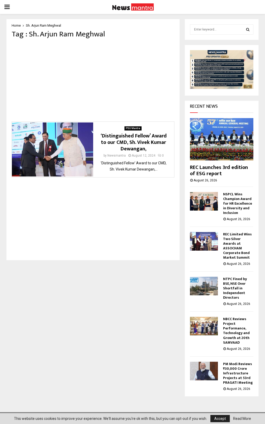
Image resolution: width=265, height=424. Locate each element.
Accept (220, 419)
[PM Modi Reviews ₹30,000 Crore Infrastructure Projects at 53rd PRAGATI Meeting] (204, 371)
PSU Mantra (133, 128)
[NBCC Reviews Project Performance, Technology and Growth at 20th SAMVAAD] (204, 326)
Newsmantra (116, 155)
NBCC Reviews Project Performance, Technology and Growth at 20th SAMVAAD (236, 330)
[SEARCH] (247, 29)
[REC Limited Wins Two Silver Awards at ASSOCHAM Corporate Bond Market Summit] (204, 241)
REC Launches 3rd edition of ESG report (219, 170)
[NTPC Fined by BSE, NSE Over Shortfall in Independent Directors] (204, 286)
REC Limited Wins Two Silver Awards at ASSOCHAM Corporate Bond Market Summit (237, 245)
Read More (242, 418)
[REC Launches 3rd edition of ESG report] (221, 139)
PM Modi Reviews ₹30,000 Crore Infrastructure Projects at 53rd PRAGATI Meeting (238, 373)
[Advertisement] (93, 80)
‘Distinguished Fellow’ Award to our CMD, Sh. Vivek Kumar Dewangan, (134, 142)
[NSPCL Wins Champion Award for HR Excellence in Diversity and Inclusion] (204, 201)
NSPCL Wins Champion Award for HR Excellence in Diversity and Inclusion (237, 203)
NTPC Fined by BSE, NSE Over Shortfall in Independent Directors (235, 288)
